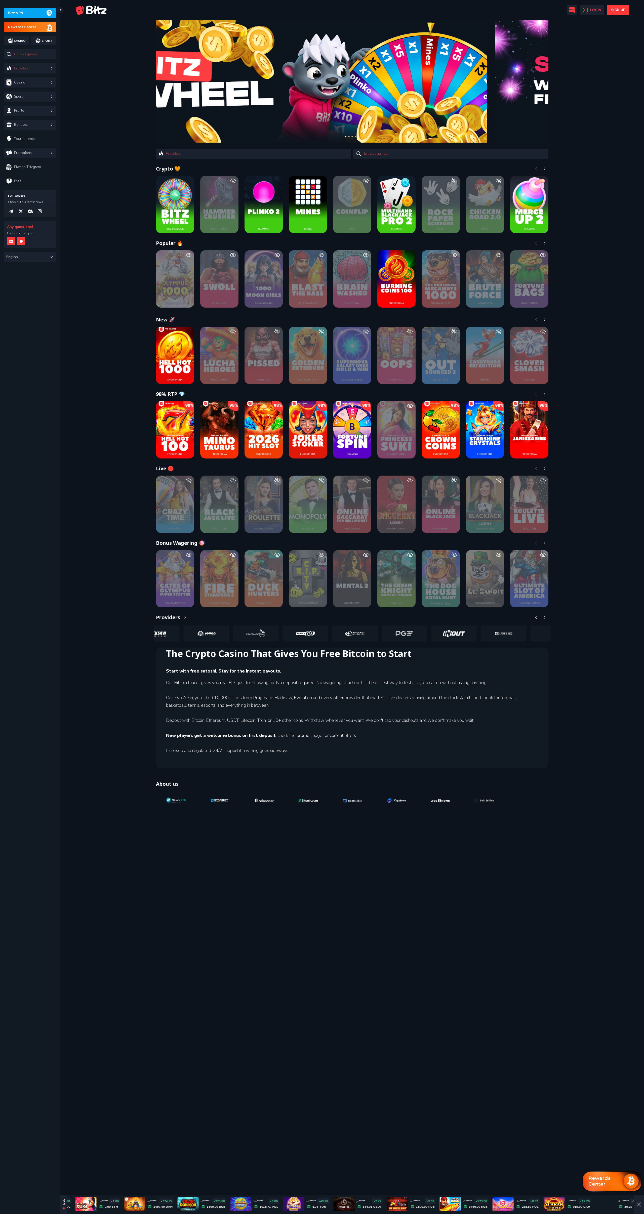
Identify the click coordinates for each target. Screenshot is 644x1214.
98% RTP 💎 (170, 394)
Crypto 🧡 (168, 168)
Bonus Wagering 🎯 (180, 542)
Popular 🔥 (169, 243)
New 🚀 (165, 319)
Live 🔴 (165, 468)
